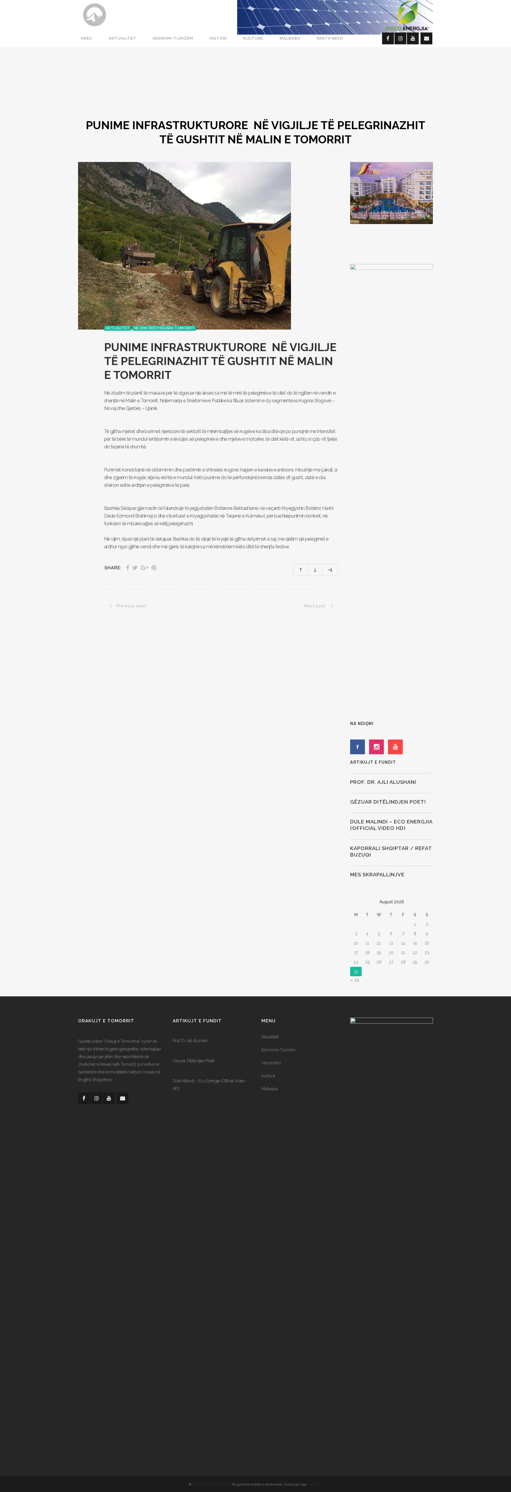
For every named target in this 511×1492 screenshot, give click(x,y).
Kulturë (268, 1075)
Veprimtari (271, 1062)
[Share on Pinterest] (153, 567)
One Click (315, 1484)
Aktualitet (270, 1036)
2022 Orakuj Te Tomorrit (212, 1484)
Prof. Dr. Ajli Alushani (383, 782)
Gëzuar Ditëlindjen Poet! (388, 802)
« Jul (354, 980)
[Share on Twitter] (135, 567)
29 (415, 962)
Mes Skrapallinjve (377, 875)
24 (356, 962)
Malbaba (269, 1088)
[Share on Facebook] (127, 567)
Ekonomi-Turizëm (278, 1049)
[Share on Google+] (144, 567)
